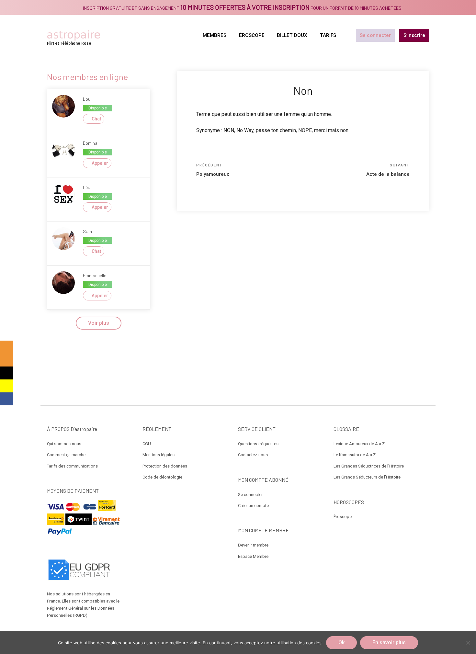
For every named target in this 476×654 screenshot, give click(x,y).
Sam (87, 231)
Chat (96, 118)
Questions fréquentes (258, 443)
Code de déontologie (162, 477)
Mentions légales (158, 454)
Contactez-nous (253, 454)
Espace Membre (253, 556)
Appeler (100, 163)
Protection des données (164, 466)
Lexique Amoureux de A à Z (359, 443)
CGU (146, 443)
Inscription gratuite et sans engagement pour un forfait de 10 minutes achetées (242, 8)
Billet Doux (292, 35)
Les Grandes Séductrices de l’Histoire (369, 466)
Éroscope (343, 516)
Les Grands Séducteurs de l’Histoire (367, 477)
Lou (86, 99)
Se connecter (375, 35)
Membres (214, 35)
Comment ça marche (66, 454)
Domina (90, 143)
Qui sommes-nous (64, 443)
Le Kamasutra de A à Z (355, 454)
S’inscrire (414, 35)
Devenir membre (253, 545)
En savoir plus (389, 642)
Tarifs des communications (72, 466)
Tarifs (328, 35)
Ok (341, 642)
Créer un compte (253, 505)
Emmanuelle (94, 275)
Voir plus (98, 323)
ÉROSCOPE (252, 35)
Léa (86, 187)
